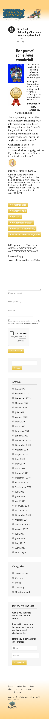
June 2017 (20, 538)
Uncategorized (22, 592)
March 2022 (21, 407)
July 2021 (19, 412)
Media (18, 582)
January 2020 (21, 435)
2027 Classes (21, 573)
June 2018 (20, 496)
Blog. (10, 689)
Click (10, 144)
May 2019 (20, 463)
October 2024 (21, 393)
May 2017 (20, 543)
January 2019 (21, 473)
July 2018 (19, 491)
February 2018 (22, 505)
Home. (10, 686)
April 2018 (20, 501)
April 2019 (20, 468)
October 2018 (21, 482)
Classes (19, 578)
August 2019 (21, 454)
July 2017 (19, 533)
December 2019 (23, 440)
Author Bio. (21, 686)
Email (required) (14, 302)
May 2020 (20, 421)
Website (11, 310)
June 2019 (20, 459)
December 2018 (23, 477)
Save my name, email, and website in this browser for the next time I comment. (24, 322)
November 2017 (23, 515)
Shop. (10, 692)
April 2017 (20, 547)
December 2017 (23, 510)
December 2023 (23, 398)
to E (22, 144)
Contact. (19, 692)
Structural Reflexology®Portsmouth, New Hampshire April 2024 (30, 34)
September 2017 (23, 524)
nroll (27, 144)
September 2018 (23, 487)
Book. (32, 686)
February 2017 (22, 552)
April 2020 (20, 426)
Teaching (19, 587)
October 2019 (21, 449)
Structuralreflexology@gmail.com (27, 150)
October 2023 (21, 403)
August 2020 (21, 417)
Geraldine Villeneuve (29, 697)
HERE (16, 144)
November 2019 (23, 445)
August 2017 (21, 529)
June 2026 (20, 389)
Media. (28, 689)
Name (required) (15, 293)
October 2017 (21, 519)
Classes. (19, 689)
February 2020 (22, 431)
